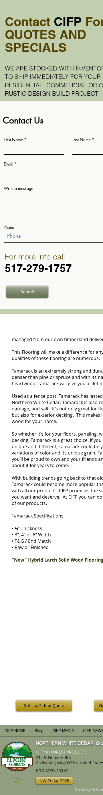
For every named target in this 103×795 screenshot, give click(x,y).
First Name (13, 140)
